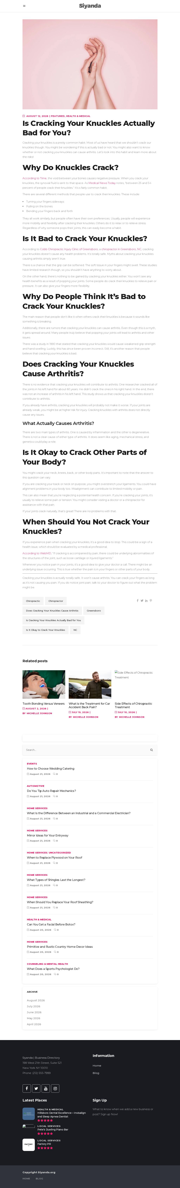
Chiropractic (33, 601)
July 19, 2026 (80, 712)
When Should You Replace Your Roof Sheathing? (60, 902)
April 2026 (34, 1024)
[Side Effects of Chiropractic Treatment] (136, 684)
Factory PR (44, 1144)
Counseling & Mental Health (47, 963)
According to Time (34, 178)
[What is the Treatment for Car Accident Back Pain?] (90, 684)
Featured (58, 116)
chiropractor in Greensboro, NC (121, 249)
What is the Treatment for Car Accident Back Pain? (89, 705)
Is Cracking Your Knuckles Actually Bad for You (53, 620)
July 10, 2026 (126, 712)
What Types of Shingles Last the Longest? (56, 880)
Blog (96, 1073)
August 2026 (36, 1000)
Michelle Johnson (39, 713)
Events (32, 763)
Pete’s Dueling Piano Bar (52, 1129)
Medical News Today (102, 183)
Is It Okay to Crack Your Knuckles (45, 629)
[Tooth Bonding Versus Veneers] (43, 684)
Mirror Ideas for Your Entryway (47, 835)
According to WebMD (36, 553)
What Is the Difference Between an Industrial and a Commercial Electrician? (78, 813)
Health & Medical (78, 116)
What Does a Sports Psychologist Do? (53, 969)
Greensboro (94, 610)
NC (75, 629)
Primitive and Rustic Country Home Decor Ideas (60, 946)
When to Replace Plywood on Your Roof (54, 857)
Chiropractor (56, 601)
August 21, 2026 (39, 774)
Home (97, 1065)
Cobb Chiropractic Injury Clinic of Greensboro (69, 249)
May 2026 (33, 1018)
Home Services (37, 808)
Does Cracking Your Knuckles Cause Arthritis (52, 610)
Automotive (35, 786)
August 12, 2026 (37, 116)
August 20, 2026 (40, 929)
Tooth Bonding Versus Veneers (43, 703)
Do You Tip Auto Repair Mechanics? (51, 791)
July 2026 (33, 1006)
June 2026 (34, 1012)
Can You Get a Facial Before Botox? (51, 924)
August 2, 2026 (35, 708)
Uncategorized (60, 852)
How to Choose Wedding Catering (50, 768)
